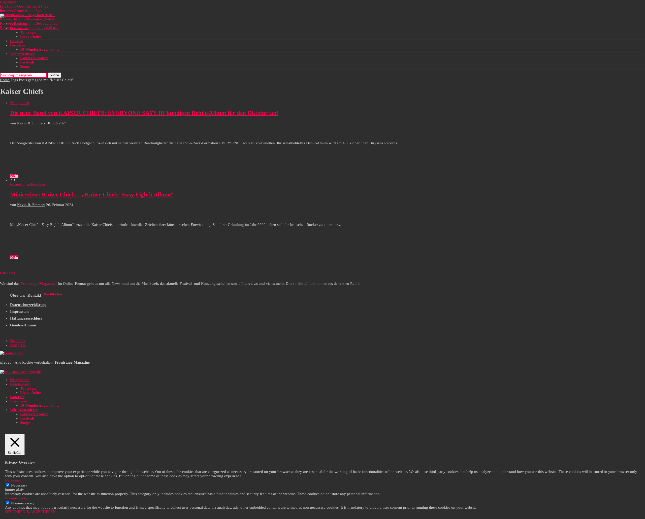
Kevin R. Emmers (31, 123)
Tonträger (28, 32)
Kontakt (34, 295)
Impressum (19, 311)
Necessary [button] (13, 480)
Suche (54, 75)
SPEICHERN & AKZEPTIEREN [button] (30, 512)
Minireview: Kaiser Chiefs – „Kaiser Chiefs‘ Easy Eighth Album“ (92, 194)
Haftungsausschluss (26, 318)
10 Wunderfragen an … (39, 49)
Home (5, 80)
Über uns (17, 295)
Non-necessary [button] (16, 498)
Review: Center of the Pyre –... (24, 11)
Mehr (14, 176)
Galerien (16, 41)
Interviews (17, 45)
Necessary (19, 485)
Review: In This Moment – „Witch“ (28, 19)
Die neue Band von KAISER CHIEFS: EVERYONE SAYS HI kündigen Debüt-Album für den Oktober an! (144, 113)
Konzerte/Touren (34, 58)
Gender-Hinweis (23, 325)
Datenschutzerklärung (28, 305)
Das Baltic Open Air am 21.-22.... (26, 6)
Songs (25, 66)
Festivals (27, 62)
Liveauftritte (30, 36)
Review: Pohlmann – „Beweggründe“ (29, 23)
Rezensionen (19, 28)
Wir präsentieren (22, 54)
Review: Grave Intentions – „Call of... (29, 28)
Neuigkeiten (18, 24)
